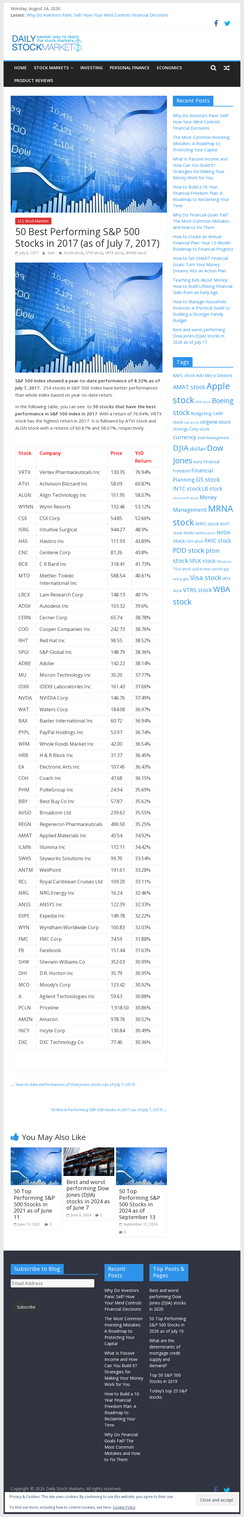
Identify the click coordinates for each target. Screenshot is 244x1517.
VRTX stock (114, 252)
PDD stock (188, 550)
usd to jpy (220, 568)
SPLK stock (202, 560)
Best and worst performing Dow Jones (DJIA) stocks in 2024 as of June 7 (88, 1194)
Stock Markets (51, 67)
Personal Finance (130, 67)
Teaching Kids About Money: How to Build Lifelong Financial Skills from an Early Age (202, 286)
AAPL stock (184, 375)
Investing (91, 67)
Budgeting (201, 413)
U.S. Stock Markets (33, 221)
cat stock (191, 422)
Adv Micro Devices (214, 375)
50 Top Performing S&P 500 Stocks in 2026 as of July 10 (167, 1325)
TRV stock (224, 562)
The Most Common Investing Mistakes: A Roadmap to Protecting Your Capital (201, 143)
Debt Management (213, 437)
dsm (52, 252)
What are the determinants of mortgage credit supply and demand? (164, 1353)
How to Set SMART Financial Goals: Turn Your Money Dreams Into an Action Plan (200, 264)
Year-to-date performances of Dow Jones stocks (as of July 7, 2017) (72, 1084)
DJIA (181, 447)
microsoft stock (185, 498)
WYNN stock (136, 252)
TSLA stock (182, 568)
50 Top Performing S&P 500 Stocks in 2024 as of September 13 (139, 1204)
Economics (169, 67)
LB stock (212, 488)
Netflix (189, 532)
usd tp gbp (181, 579)
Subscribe (26, 1307)
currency (184, 437)
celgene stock (215, 421)
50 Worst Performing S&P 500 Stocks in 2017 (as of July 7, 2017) (109, 1109)
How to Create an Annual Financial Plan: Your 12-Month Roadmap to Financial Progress (203, 243)
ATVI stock (94, 252)
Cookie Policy (124, 1507)
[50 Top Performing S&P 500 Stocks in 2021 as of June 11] (36, 1151)
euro (197, 461)
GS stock (208, 479)
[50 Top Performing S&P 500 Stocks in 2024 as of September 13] (141, 1151)
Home (20, 67)
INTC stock (187, 488)
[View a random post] (226, 68)
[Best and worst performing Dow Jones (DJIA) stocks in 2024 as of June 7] (88, 1151)
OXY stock (194, 541)
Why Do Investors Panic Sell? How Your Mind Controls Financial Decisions (97, 15)
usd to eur (201, 568)
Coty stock (199, 429)
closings (180, 429)
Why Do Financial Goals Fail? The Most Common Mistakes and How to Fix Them (201, 221)
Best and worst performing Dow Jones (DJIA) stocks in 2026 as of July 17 (199, 336)
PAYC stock (217, 540)
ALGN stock (73, 252)
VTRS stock (197, 589)
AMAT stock (189, 387)
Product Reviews (33, 80)
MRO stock (207, 524)
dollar (198, 449)
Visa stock (205, 577)
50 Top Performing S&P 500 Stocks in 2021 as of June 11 (34, 1204)
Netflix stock (205, 533)
